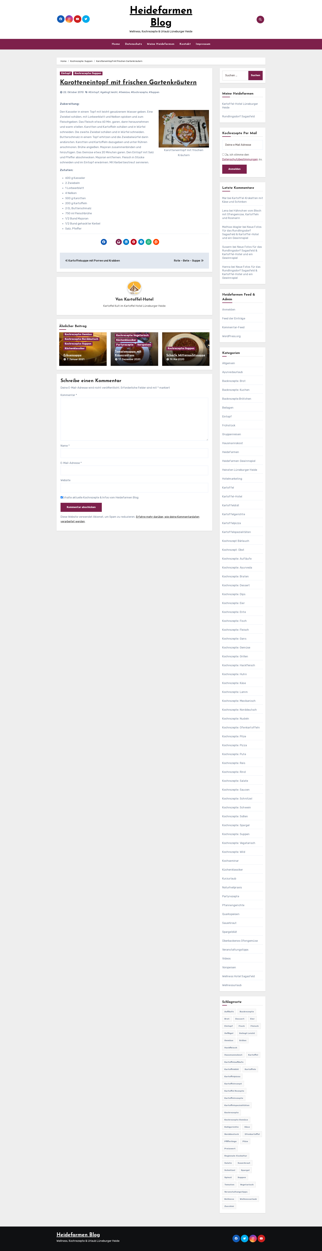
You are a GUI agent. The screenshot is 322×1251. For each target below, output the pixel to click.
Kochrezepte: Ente (234, 612)
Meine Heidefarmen (160, 44)
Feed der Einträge (233, 318)
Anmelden (228, 309)
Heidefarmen (230, 452)
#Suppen (154, 92)
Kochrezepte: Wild (233, 852)
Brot (226, 1019)
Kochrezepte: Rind (234, 772)
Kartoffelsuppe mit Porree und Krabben (94, 260)
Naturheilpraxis (232, 887)
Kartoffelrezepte (233, 1098)
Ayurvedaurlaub (232, 372)
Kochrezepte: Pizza (234, 745)
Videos (226, 958)
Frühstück (228, 425)
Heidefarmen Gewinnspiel (239, 461)
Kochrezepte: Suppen (88, 73)
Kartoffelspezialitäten (236, 532)
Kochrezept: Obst (233, 549)
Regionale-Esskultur (235, 1156)
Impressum (203, 44)
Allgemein (228, 363)
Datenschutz (133, 44)
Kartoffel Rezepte (234, 1091)
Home (116, 44)
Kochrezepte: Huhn (234, 674)
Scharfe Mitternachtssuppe (185, 355)
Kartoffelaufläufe (234, 1062)
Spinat (228, 1177)
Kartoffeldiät (230, 505)
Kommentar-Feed (233, 327)
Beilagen (228, 407)
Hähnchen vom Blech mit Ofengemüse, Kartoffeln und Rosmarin (241, 214)
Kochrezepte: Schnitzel (237, 798)
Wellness (229, 1199)
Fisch (242, 1026)
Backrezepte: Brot (234, 381)
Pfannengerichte (233, 905)
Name (65, 445)
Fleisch (255, 1026)
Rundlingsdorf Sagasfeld (238, 116)
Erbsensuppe (72, 355)
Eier (252, 1019)
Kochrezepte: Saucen (236, 789)
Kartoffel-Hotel (138, 300)
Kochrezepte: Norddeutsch (81, 339)
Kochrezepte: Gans (234, 638)
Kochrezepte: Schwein (236, 807)
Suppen (242, 1177)
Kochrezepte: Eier (233, 603)
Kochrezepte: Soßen (235, 816)
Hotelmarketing (232, 478)
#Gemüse (124, 92)
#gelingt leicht (109, 92)
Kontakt (185, 44)
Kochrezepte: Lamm (235, 692)
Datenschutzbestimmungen (240, 159)
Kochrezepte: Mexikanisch (239, 700)
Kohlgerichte (231, 1127)
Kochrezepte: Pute (234, 754)
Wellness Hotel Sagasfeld (238, 976)
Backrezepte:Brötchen (236, 398)
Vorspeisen (144, 344)
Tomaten (229, 1184)
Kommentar (69, 395)
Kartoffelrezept (233, 1084)
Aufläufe (229, 1011)
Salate (228, 1163)
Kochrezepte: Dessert (236, 585)
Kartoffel (228, 487)
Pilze (245, 1141)
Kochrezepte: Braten (235, 576)
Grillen (242, 1040)
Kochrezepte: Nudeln (235, 718)
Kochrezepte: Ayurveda (237, 567)
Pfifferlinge (230, 1141)
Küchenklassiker (75, 348)
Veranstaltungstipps (235, 949)
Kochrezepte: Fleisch (235, 629)
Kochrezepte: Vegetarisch (132, 335)
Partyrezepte (124, 344)
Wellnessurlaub (232, 985)
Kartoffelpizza (231, 523)
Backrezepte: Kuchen (236, 389)
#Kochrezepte (139, 92)
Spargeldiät (229, 931)
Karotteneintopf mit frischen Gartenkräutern (128, 82)
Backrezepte (247, 1011)
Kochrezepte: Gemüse (78, 334)
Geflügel (228, 1033)
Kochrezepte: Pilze (234, 736)
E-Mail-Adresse (71, 463)
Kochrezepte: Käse (234, 683)
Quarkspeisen (230, 914)
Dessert (239, 1019)
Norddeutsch (231, 1134)
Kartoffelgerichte (233, 514)
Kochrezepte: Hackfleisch (238, 665)
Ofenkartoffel (252, 1134)
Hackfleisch (230, 1047)
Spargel (245, 1170)
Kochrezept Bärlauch (235, 541)
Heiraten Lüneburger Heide (239, 469)
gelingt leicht (247, 1033)
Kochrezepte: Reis (233, 763)
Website (65, 480)
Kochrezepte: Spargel (236, 825)
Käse (247, 1127)
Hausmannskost (232, 443)
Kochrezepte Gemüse (236, 1120)
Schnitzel (229, 1170)
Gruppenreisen (231, 434)
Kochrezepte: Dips (233, 594)
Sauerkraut (229, 923)
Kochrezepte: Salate (235, 780)
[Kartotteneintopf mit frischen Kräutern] (184, 128)
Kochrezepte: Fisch (234, 620)
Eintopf (66, 73)
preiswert (229, 1148)
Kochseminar (230, 860)
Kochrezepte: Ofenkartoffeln (241, 727)
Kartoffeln (250, 1069)
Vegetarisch (247, 1184)
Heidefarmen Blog (78, 1235)
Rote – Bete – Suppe (187, 260)
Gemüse (228, 1040)
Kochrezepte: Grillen (235, 656)
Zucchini (229, 1206)
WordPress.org (231, 336)
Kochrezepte (231, 1112)
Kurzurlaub (229, 878)
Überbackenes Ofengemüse (240, 940)
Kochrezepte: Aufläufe (237, 558)
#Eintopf (93, 92)
